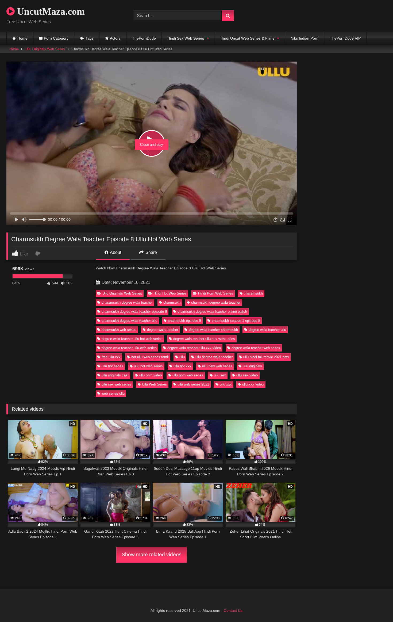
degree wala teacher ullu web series (129, 348)
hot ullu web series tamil (150, 357)
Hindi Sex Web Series (185, 38)
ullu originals (252, 366)
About (115, 252)
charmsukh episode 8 (184, 321)
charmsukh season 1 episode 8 (236, 321)
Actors (115, 38)
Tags (90, 38)
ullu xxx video (253, 384)
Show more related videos (152, 554)
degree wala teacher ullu (267, 330)
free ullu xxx (111, 357)
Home (22, 38)
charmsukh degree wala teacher (215, 302)
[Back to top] (376, 606)
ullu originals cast (115, 375)
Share (150, 252)
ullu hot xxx (182, 366)
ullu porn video (150, 375)
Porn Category (56, 38)
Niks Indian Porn (304, 38)
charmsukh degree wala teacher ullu (129, 321)
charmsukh (171, 302)
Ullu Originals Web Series (45, 49)
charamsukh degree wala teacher (127, 302)
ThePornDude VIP (345, 38)
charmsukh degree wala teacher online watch (212, 312)
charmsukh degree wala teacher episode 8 (134, 312)
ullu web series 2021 (193, 384)
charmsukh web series (119, 330)
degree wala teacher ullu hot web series (132, 339)
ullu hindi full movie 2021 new (266, 357)
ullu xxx (226, 384)
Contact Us (233, 610)
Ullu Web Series (154, 384)
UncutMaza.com (50, 11)
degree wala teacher (162, 330)
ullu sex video (247, 375)
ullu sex (220, 375)
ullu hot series (112, 366)
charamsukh (253, 293)
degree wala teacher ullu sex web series (204, 339)
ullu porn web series (187, 375)
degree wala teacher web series (256, 348)
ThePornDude (144, 38)
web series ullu (113, 393)
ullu (182, 357)
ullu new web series (217, 366)
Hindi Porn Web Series (215, 293)
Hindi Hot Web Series (170, 293)
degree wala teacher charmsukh (213, 330)
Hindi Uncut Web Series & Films (247, 38)
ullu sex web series (116, 384)
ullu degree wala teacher (214, 357)
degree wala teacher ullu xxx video (194, 348)
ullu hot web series (148, 366)
